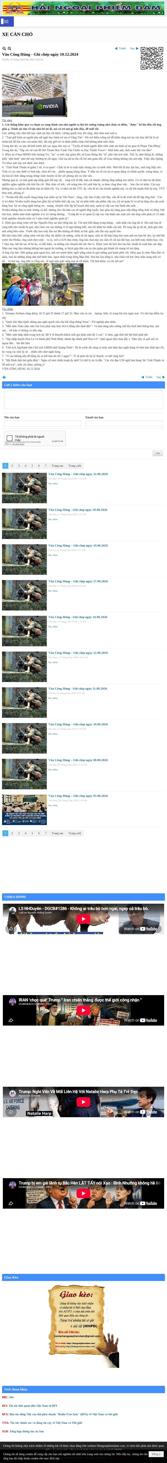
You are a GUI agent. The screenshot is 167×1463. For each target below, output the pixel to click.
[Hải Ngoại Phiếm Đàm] (83, 8)
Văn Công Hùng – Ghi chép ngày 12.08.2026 (78, 652)
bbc (12, 1397)
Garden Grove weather (83, 891)
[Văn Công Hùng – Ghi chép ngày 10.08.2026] (24, 738)
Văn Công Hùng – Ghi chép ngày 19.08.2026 (78, 545)
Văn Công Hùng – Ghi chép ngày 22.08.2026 (78, 474)
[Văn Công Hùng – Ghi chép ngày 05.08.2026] (24, 810)
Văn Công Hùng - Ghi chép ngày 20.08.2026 (77, 509)
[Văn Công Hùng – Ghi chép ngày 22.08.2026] (24, 488)
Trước (122, 48)
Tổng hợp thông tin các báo (27, 1431)
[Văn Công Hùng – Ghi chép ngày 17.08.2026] (24, 595)
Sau (132, 48)
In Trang (4, 377)
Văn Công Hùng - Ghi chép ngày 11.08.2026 (77, 688)
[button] (6, 21)
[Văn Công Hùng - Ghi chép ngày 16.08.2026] (24, 631)
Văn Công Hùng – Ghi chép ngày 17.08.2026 (78, 581)
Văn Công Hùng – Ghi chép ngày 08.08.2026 (78, 760)
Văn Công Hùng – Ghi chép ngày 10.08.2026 (78, 724)
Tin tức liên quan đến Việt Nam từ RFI (33, 1405)
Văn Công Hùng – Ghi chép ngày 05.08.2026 (78, 795)
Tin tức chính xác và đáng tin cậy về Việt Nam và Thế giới (46, 1422)
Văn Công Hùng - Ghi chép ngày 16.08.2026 (77, 617)
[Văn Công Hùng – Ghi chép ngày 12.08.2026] (24, 667)
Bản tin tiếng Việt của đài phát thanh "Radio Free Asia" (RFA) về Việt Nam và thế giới (64, 1414)
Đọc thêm (53, 483)
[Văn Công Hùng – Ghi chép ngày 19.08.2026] (24, 559)
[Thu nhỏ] (4, 48)
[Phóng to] (9, 48)
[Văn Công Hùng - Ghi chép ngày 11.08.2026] (24, 702)
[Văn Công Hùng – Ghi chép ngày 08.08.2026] (24, 774)
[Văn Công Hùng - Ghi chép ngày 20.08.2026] (24, 524)
